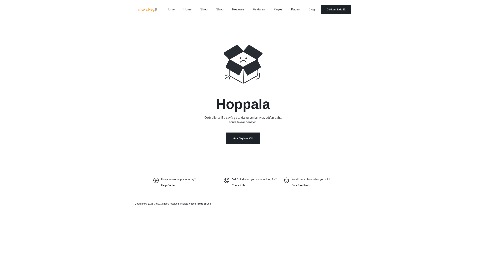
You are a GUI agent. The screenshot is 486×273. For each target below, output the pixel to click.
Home (170, 9)
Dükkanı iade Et (336, 9)
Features (238, 9)
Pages (278, 9)
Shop (203, 9)
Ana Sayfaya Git (243, 138)
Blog (311, 9)
